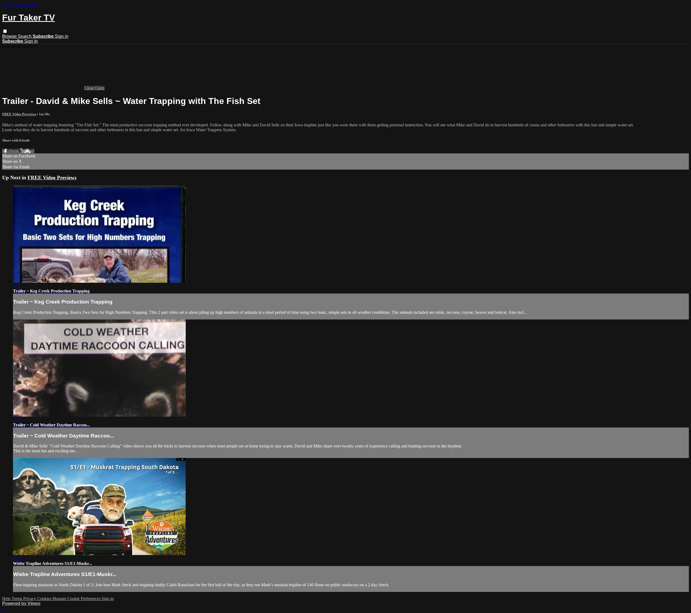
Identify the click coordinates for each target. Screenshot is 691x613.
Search (25, 36)
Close (89, 88)
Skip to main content (19, 4)
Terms (17, 598)
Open (99, 88)
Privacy (30, 598)
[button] (5, 31)
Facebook (11, 151)
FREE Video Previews (19, 114)
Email (29, 151)
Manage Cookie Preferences (76, 598)
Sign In (31, 41)
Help (7, 598)
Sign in (61, 36)
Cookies (44, 598)
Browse (10, 36)
